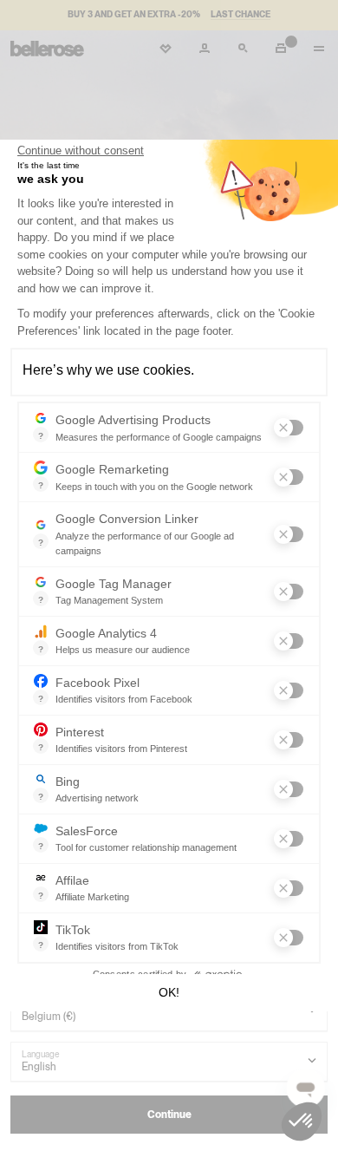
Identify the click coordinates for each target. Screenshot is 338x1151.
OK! (169, 992)
